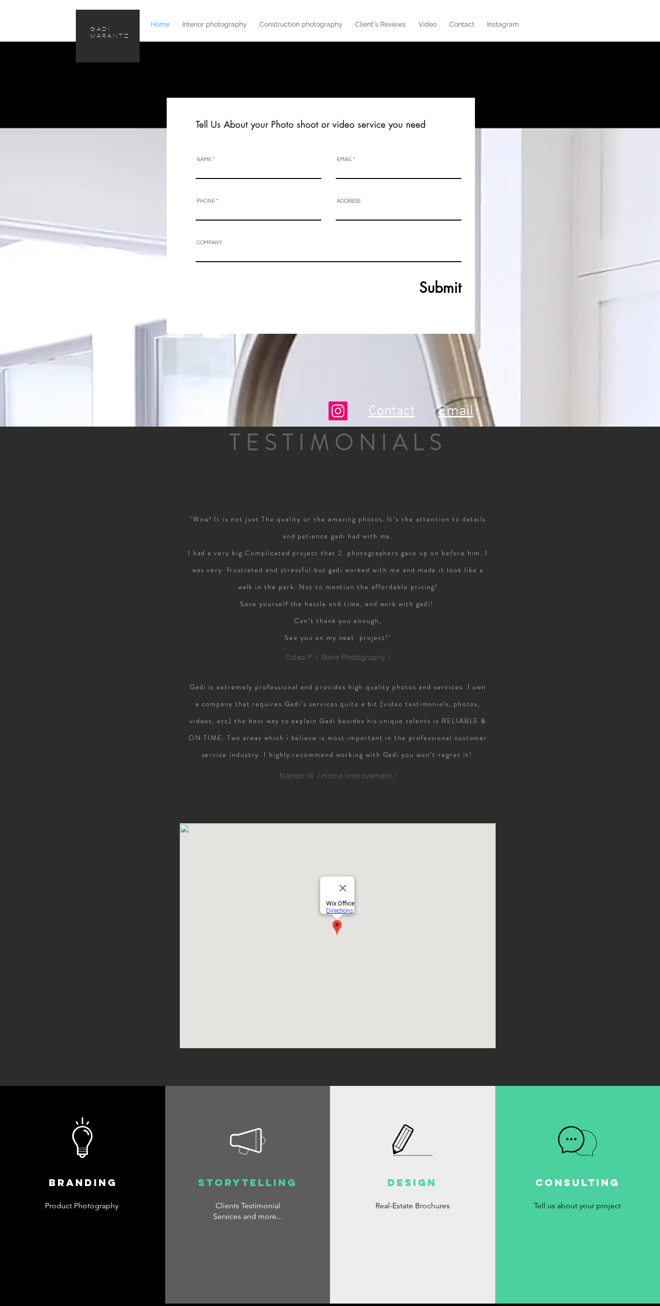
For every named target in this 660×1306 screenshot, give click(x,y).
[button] (330, 724)
